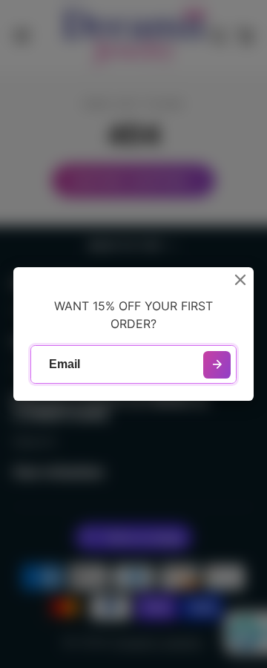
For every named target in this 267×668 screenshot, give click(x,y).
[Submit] (217, 365)
